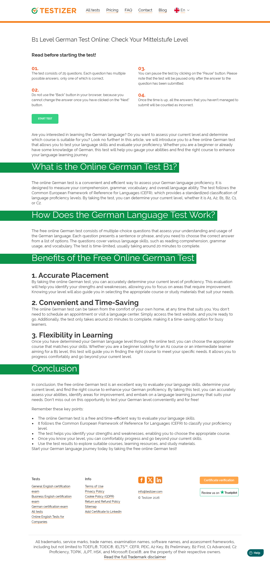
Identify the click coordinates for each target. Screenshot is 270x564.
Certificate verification (219, 480)
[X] (150, 480)
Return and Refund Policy (102, 501)
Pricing (112, 10)
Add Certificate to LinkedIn (103, 511)
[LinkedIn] (158, 480)
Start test (45, 118)
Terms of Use (94, 486)
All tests (93, 10)
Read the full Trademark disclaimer (135, 557)
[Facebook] (141, 480)
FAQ (128, 10)
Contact (145, 10)
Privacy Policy (94, 491)
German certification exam (50, 506)
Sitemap (91, 506)
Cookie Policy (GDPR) (99, 496)
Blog (163, 10)
